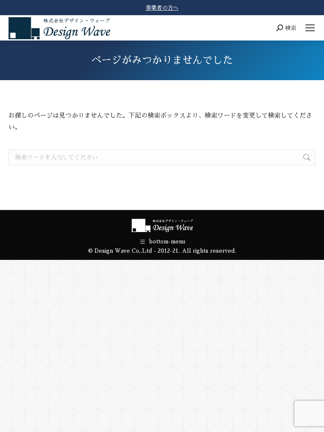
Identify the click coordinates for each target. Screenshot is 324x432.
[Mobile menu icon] (310, 27)
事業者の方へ (162, 8)
